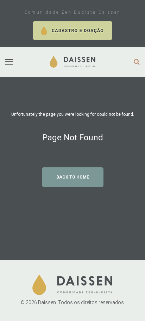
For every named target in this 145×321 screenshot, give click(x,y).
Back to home (72, 177)
